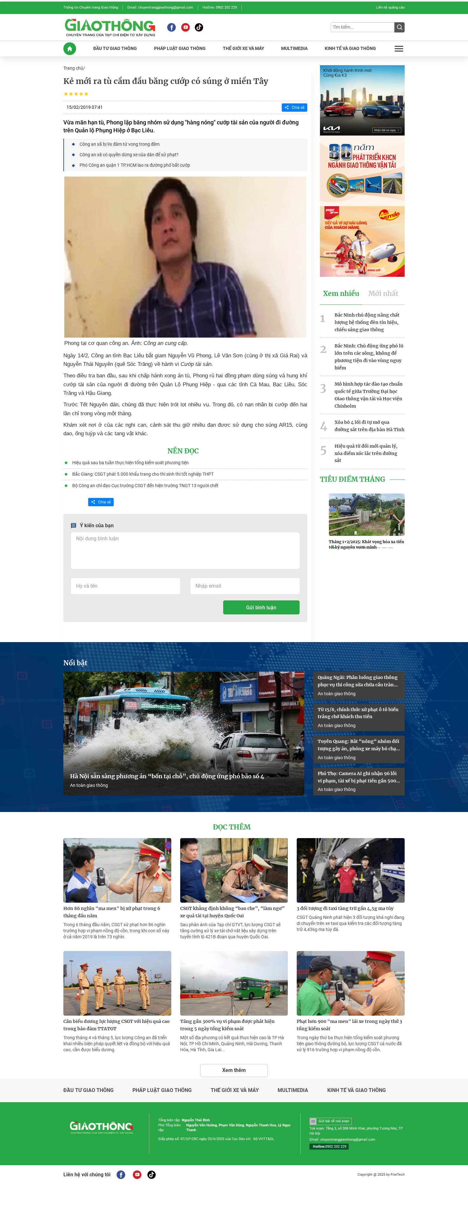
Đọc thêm (232, 827)
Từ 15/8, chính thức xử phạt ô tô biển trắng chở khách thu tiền (358, 713)
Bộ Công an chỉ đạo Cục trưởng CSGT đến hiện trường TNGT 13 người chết (145, 485)
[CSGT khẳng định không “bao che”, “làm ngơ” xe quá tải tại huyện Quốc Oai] (234, 870)
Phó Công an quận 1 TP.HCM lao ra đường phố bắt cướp (135, 165)
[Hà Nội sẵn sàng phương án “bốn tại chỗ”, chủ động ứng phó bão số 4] (183, 733)
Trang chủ (73, 68)
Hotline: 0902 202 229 (219, 7)
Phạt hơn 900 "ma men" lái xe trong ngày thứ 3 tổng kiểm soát (349, 1025)
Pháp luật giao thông (162, 1090)
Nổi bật (75, 663)
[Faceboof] (121, 1174)
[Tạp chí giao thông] (110, 27)
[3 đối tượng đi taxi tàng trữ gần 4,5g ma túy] (351, 870)
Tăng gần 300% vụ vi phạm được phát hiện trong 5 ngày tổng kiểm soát (227, 1025)
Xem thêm (234, 1070)
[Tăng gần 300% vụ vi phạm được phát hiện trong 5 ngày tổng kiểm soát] (234, 983)
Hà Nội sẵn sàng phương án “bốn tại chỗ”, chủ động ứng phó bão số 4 (168, 776)
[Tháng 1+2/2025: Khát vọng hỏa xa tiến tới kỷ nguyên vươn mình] (367, 515)
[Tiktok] (199, 27)
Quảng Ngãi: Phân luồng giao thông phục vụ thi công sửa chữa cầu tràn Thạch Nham (358, 682)
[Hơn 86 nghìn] (117, 870)
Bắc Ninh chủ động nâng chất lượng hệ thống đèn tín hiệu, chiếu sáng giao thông (367, 322)
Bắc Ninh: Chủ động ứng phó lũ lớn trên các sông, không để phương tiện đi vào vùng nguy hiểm (369, 356)
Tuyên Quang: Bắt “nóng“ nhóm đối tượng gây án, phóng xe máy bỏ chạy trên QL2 (358, 745)
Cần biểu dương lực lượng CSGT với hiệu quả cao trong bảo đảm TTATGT (116, 1025)
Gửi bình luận (261, 608)
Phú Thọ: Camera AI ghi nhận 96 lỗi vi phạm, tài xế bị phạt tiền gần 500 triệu (357, 778)
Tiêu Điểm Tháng (352, 479)
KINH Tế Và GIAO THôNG (350, 48)
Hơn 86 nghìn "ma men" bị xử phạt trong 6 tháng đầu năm (111, 912)
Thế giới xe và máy (235, 1090)
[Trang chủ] (69, 48)
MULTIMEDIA (294, 48)
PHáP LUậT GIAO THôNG (180, 48)
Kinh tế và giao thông (356, 1090)
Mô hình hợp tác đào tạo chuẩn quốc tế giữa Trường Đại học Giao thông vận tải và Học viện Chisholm (369, 395)
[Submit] (399, 27)
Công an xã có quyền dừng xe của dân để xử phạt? (129, 154)
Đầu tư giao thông (88, 1090)
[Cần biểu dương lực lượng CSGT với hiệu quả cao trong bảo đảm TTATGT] (117, 983)
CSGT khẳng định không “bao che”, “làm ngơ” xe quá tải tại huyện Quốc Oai (232, 912)
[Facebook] (171, 27)
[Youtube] (185, 27)
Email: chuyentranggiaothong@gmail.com (160, 7)
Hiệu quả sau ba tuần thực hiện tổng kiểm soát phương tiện (130, 462)
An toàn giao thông (89, 785)
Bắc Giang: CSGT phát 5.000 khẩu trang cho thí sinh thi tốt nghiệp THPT (143, 474)
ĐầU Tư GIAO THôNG (115, 48)
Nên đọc (183, 451)
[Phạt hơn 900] (351, 983)
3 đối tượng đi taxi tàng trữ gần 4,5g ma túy (345, 908)
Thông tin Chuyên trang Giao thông (90, 7)
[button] (334, 548)
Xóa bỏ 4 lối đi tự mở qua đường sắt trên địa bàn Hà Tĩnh (369, 425)
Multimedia (293, 1090)
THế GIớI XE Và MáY (243, 48)
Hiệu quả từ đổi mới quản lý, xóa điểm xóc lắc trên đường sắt (366, 453)
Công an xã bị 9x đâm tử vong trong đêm (120, 144)
